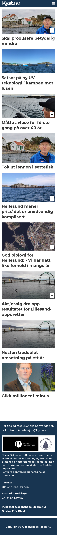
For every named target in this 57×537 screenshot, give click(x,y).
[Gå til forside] (24, 3)
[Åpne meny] (53, 3)
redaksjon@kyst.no (33, 430)
